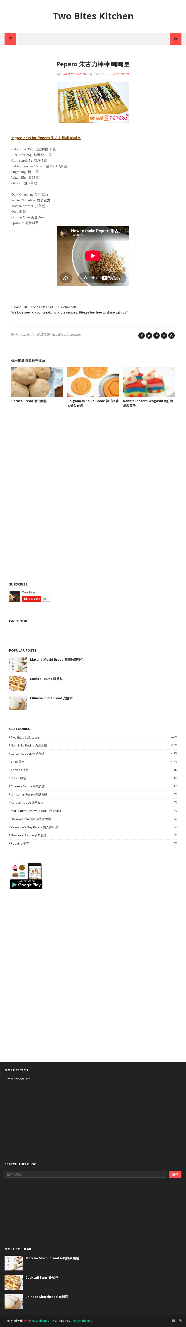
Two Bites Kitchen (93, 16)
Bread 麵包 (94, 778)
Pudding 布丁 (94, 843)
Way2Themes (40, 1321)
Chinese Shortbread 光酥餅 (51, 698)
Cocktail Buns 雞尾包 (46, 679)
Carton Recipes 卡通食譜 (94, 753)
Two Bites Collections (66, 334)
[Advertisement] (43, 457)
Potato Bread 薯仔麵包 (29, 401)
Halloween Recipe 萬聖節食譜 (94, 819)
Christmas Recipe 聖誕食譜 (94, 794)
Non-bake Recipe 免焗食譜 (94, 745)
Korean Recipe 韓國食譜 (33, 334)
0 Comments (120, 74)
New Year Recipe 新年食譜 (94, 835)
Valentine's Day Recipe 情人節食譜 (94, 827)
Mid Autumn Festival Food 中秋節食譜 (94, 811)
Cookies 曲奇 (94, 770)
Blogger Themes (81, 1321)
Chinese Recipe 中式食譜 (94, 786)
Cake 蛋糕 (94, 762)
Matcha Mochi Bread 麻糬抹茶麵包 (56, 659)
